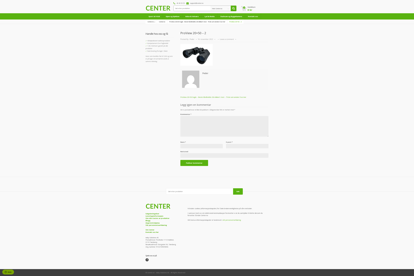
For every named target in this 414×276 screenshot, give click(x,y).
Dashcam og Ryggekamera (231, 16)
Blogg (148, 220)
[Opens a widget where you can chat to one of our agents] (8, 272)
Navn (183, 142)
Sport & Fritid (154, 16)
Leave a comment (227, 39)
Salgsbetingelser (152, 214)
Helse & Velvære (192, 16)
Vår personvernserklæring (156, 225)
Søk (237, 191)
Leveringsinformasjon (154, 216)
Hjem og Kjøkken (172, 16)
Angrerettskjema (153, 223)
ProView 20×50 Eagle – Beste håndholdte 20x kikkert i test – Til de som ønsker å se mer (213, 97)
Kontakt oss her (152, 232)
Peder (192, 39)
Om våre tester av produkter (157, 218)
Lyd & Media (210, 16)
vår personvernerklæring (232, 220)
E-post (229, 142)
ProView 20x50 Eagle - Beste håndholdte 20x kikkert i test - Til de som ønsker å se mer (197, 22)
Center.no (150, 22)
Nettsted (184, 151)
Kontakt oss (253, 16)
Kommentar (185, 114)
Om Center (150, 230)
